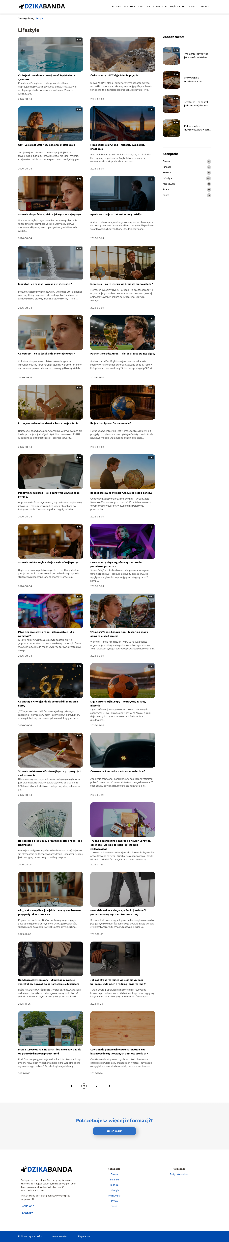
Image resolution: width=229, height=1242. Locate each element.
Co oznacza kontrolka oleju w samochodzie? (117, 771)
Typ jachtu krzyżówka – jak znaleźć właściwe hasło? (197, 55)
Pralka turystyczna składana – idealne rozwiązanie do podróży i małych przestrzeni (49, 1052)
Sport (205, 7)
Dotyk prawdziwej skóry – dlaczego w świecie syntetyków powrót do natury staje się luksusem (48, 982)
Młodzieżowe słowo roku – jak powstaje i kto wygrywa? (46, 634)
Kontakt (27, 1213)
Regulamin (84, 1236)
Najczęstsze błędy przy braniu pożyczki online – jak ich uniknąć (50, 843)
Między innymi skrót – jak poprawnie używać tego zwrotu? (49, 495)
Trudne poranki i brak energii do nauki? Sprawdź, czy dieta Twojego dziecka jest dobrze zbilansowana (120, 845)
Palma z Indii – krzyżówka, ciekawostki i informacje (197, 128)
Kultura (144, 7)
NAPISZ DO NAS (114, 1131)
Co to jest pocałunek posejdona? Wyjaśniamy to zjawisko (48, 77)
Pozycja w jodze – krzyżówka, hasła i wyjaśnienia (48, 423)
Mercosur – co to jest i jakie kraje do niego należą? (121, 284)
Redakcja (27, 1206)
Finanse (129, 7)
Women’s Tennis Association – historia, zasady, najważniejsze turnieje (119, 634)
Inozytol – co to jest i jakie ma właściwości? (45, 284)
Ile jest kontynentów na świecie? (110, 423)
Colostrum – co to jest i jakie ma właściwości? (46, 354)
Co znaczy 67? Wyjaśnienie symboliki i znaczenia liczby (48, 704)
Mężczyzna (177, 7)
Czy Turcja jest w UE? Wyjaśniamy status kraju (46, 145)
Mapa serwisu (59, 1236)
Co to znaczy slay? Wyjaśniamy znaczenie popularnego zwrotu (116, 564)
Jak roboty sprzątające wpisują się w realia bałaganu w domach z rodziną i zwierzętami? (118, 982)
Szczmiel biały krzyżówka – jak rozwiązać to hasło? (195, 79)
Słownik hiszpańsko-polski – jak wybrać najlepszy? (49, 214)
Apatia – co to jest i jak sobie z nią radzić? (116, 214)
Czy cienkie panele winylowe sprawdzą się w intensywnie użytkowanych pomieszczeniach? (119, 1052)
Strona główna (25, 18)
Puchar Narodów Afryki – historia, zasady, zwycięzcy (122, 354)
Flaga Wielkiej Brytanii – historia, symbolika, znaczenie (117, 147)
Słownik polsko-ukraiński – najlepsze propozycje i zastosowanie (49, 773)
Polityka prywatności (30, 1236)
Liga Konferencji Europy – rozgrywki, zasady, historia (118, 704)
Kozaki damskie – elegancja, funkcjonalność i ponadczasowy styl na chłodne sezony (118, 912)
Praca (193, 7)
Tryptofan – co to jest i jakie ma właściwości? (196, 104)
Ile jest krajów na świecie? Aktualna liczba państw (121, 493)
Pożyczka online (179, 1174)
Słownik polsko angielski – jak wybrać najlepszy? (48, 562)
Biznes (116, 7)
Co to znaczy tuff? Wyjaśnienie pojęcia (114, 75)
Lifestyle (160, 7)
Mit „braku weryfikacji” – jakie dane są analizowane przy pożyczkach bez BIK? (49, 912)
